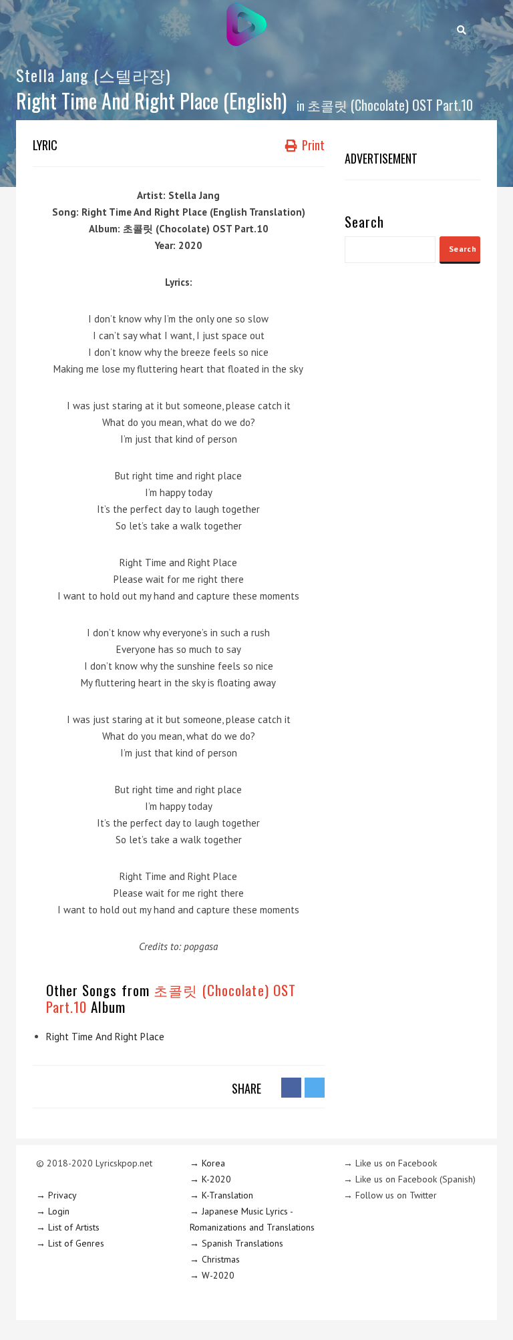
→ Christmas (215, 1259)
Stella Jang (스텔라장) (93, 75)
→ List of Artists (68, 1227)
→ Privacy (56, 1195)
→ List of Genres (70, 1243)
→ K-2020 (210, 1179)
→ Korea (207, 1163)
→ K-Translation (221, 1195)
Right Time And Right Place (105, 1036)
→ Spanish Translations (236, 1243)
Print (312, 145)
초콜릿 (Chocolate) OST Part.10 (390, 105)
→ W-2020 (212, 1275)
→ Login (52, 1211)
